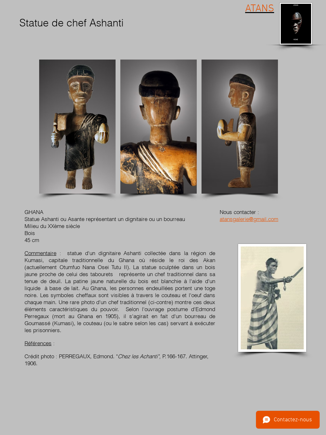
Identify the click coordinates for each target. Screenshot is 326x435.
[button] (77, 127)
